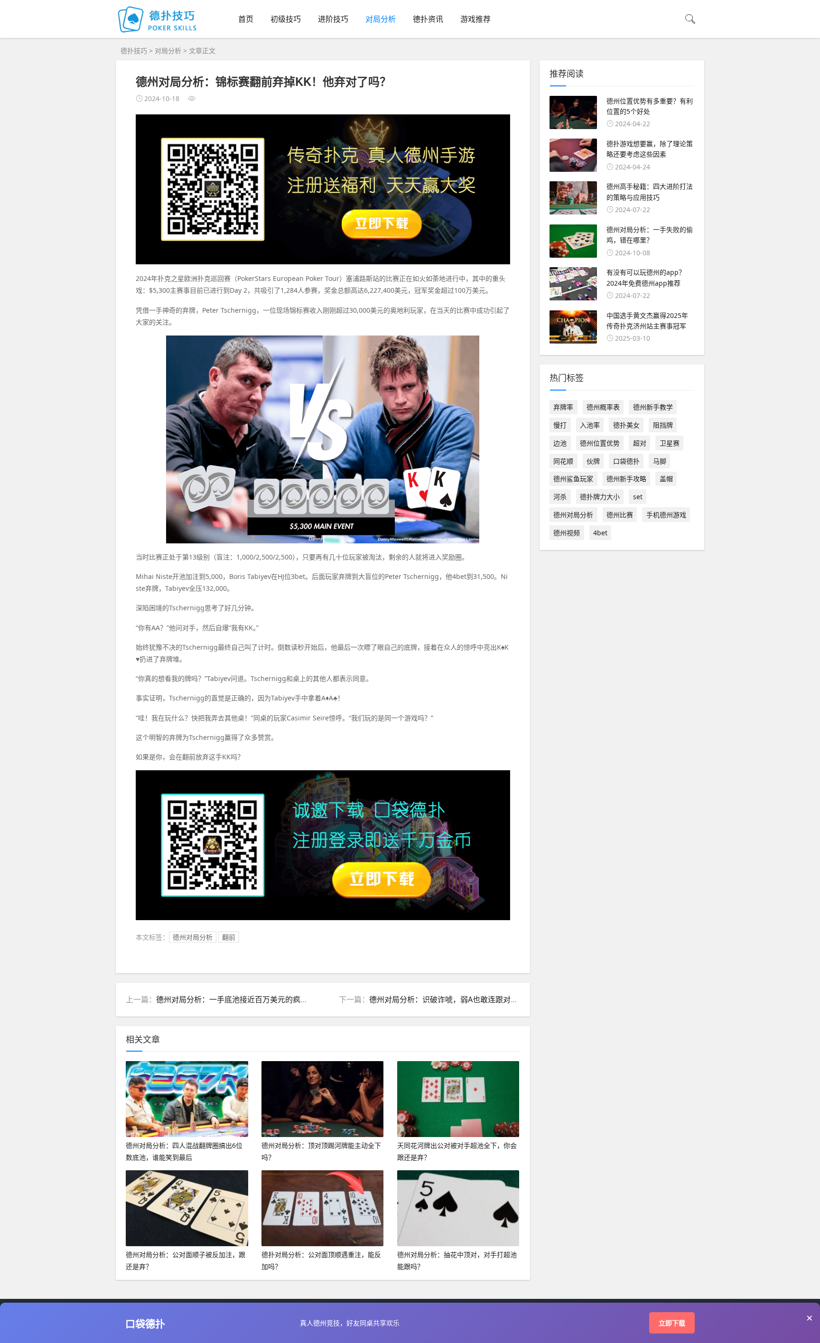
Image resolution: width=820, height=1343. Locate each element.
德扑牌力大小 (600, 496)
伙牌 (593, 461)
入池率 (590, 424)
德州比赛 (619, 514)
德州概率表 (603, 406)
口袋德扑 (626, 461)
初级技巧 (285, 19)
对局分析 (380, 19)
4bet (600, 532)
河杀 (560, 496)
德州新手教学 (653, 406)
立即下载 (672, 1322)
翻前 (228, 937)
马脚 (659, 461)
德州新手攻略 (626, 478)
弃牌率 (563, 406)
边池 (560, 443)
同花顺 (563, 461)
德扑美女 (626, 424)
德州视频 (566, 532)
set (638, 496)
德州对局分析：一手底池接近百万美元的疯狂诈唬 (239, 999)
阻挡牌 (663, 424)
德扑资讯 (428, 19)
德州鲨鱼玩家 (573, 478)
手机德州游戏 (666, 514)
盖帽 (666, 478)
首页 (245, 19)
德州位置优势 (600, 443)
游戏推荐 (475, 19)
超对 (639, 443)
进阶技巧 (333, 19)
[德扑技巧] (158, 33)
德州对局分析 (193, 937)
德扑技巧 (134, 50)
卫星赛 (670, 443)
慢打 (560, 424)
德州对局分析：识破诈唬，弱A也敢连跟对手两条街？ (459, 999)
